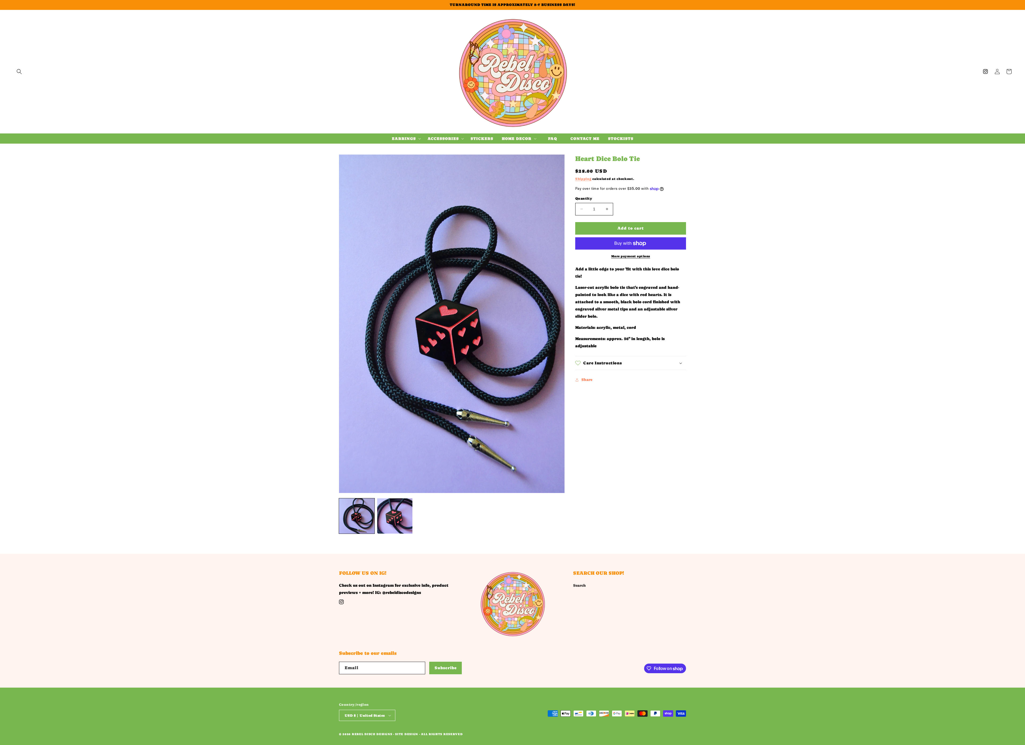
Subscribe (446, 667)
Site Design (406, 734)
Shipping (583, 179)
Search (579, 585)
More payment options (630, 256)
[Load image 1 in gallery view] (356, 516)
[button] (19, 71)
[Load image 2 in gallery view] (395, 516)
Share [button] (586, 379)
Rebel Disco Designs (372, 734)
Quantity (583, 198)
